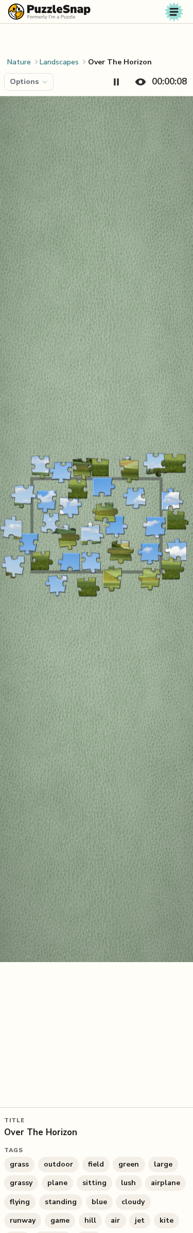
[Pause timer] (116, 82)
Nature (19, 62)
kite (166, 1220)
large (163, 1164)
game (59, 1220)
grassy (21, 1183)
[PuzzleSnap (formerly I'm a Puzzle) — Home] (49, 11)
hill (90, 1220)
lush (128, 1183)
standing (61, 1202)
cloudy (133, 1202)
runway (23, 1220)
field (96, 1164)
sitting (94, 1183)
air (115, 1220)
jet (140, 1220)
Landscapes (59, 62)
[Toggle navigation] (174, 12)
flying (20, 1202)
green (128, 1164)
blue (99, 1202)
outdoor (58, 1164)
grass (19, 1164)
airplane (165, 1183)
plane (57, 1183)
